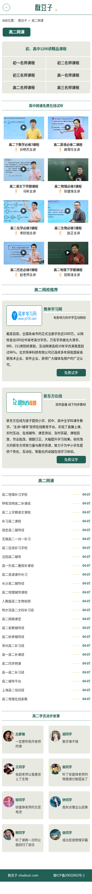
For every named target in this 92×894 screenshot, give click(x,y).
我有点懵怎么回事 (75, 807)
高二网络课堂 (11, 619)
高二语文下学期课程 (24, 186)
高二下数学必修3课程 (24, 144)
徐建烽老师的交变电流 (28, 809)
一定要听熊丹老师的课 (28, 744)
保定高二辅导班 (13, 530)
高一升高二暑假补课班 (18, 566)
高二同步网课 (11, 663)
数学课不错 (70, 741)
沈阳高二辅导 (11, 557)
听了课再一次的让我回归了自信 (28, 842)
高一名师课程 (68, 75)
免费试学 (71, 373)
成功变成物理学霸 (75, 840)
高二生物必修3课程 (68, 228)
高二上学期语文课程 (16, 512)
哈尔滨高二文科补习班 (18, 610)
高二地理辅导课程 (14, 592)
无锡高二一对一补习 (16, 539)
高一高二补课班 (13, 654)
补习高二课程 (11, 521)
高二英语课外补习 (14, 574)
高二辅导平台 (11, 681)
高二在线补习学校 (14, 548)
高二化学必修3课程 (24, 228)
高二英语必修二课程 (68, 144)
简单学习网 (53, 309)
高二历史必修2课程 (24, 270)
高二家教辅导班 (13, 628)
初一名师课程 (24, 63)
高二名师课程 (24, 87)
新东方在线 (53, 396)
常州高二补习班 (13, 646)
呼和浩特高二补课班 (16, 503)
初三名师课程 (24, 75)
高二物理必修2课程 (68, 186)
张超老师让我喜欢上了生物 (28, 776)
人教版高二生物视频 (16, 601)
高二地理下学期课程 (68, 270)
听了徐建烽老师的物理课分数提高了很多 (75, 779)
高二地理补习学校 (14, 494)
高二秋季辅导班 (13, 637)
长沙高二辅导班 (13, 583)
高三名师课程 (68, 87)
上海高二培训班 (13, 690)
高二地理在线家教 (14, 699)
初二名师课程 (68, 63)
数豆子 (22, 20)
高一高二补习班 (13, 672)
